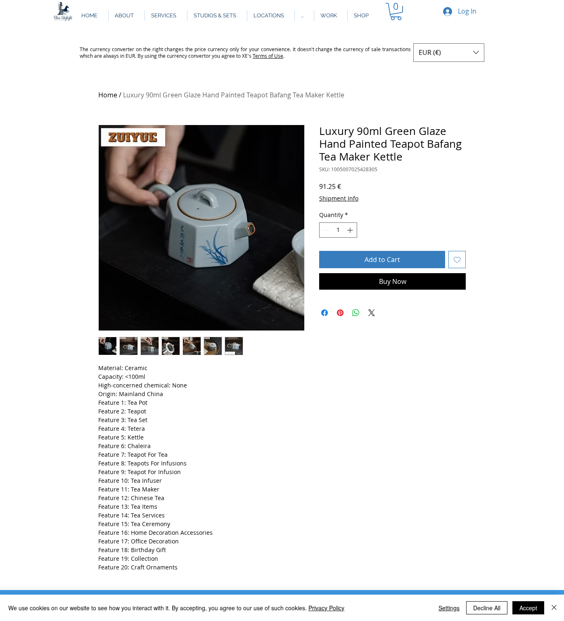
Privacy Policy (326, 608)
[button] (304, 15)
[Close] (554, 607)
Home (107, 94)
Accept (528, 608)
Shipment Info (338, 198)
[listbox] (448, 52)
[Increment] (351, 230)
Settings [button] (449, 608)
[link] (396, 11)
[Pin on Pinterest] (340, 313)
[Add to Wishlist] (457, 259)
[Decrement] (325, 230)
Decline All (486, 608)
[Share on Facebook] (324, 313)
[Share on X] (372, 313)
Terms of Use (268, 55)
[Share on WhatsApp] (356, 313)
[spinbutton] (338, 230)
